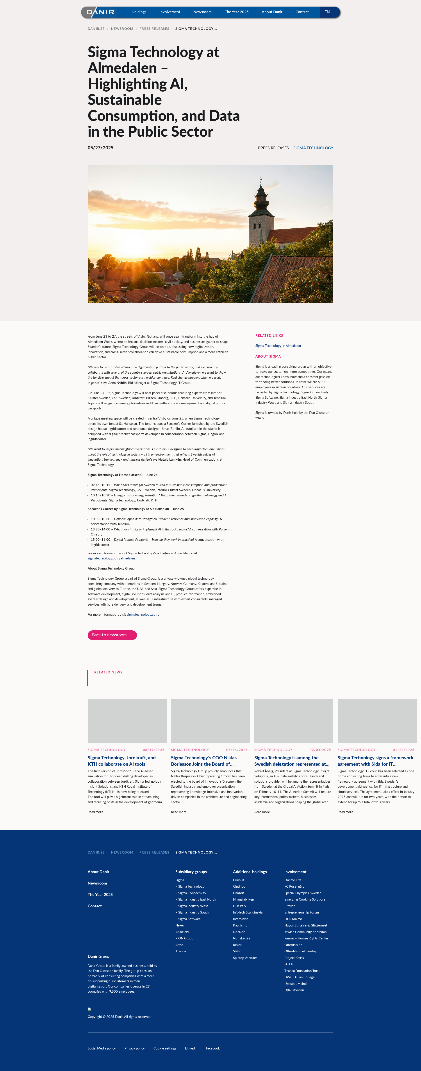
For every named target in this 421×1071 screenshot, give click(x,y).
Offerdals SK (293, 945)
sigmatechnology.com (142, 614)
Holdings (139, 12)
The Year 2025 (237, 12)
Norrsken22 (241, 938)
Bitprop (289, 906)
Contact (302, 12)
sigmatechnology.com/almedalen (111, 558)
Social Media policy (102, 1048)
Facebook (213, 1048)
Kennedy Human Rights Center (306, 938)
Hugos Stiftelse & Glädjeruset (305, 925)
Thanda (180, 951)
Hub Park (239, 906)
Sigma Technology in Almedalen (278, 345)
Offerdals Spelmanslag (300, 951)
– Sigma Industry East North (195, 899)
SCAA (288, 964)
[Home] (99, 12)
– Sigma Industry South (192, 912)
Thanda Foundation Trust (301, 971)
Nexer (179, 925)
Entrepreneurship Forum (301, 912)
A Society (182, 932)
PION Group (184, 938)
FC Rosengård (294, 886)
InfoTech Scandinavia (247, 912)
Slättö (237, 951)
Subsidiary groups (191, 872)
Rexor (237, 945)
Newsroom (202, 12)
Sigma (179, 880)
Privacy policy (135, 1048)
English (330, 12)
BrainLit (238, 880)
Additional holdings (250, 872)
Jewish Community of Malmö (305, 932)
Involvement (169, 12)
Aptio (179, 945)
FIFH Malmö (293, 919)
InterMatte (240, 919)
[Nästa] (331, 682)
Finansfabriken (243, 899)
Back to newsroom (109, 635)
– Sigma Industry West (191, 906)
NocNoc (239, 932)
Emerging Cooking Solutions (305, 899)
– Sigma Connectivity (190, 893)
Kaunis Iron (241, 925)
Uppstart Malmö (296, 984)
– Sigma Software (188, 919)
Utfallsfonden (294, 990)
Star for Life (292, 880)
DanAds (238, 893)
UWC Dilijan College (299, 977)
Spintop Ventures (245, 958)
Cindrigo (239, 886)
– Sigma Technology (189, 886)
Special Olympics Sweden (302, 893)
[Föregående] (311, 682)
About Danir (272, 12)
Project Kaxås (294, 958)
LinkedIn (191, 1048)
